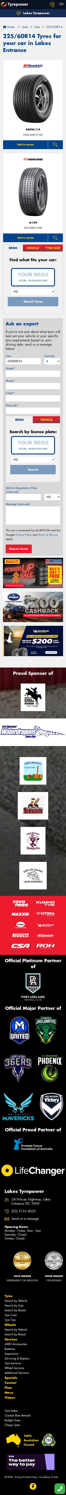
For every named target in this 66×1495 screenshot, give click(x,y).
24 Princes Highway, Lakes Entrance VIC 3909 (31, 1201)
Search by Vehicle (16, 1301)
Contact (10, 1383)
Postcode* (12, 405)
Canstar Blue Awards (18, 1415)
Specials (11, 1378)
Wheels (10, 1325)
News (9, 1393)
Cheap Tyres (12, 1425)
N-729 (33, 222)
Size (8, 356)
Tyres (8, 1296)
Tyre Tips (10, 1320)
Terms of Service (48, 535)
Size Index (11, 1411)
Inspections (11, 1354)
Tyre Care (11, 1315)
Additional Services (17, 1373)
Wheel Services (14, 1368)
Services (11, 1339)
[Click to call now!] (52, 4)
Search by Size (14, 1305)
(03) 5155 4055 (24, 1211)
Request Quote (18, 548)
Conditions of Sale (48, 1477)
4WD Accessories (16, 1344)
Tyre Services (13, 1363)
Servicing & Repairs (17, 1358)
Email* (10, 393)
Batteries (10, 1349)
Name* (10, 368)
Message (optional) (18, 504)
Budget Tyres (12, 1420)
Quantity (49, 356)
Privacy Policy (23, 535)
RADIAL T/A (33, 129)
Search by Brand (15, 1310)
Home (10, 27)
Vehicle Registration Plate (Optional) (21, 490)
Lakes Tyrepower (36, 13)
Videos (10, 1398)
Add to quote (25, 144)
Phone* (10, 381)
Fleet (8, 1388)
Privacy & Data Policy (26, 1477)
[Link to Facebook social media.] (33, 1486)
